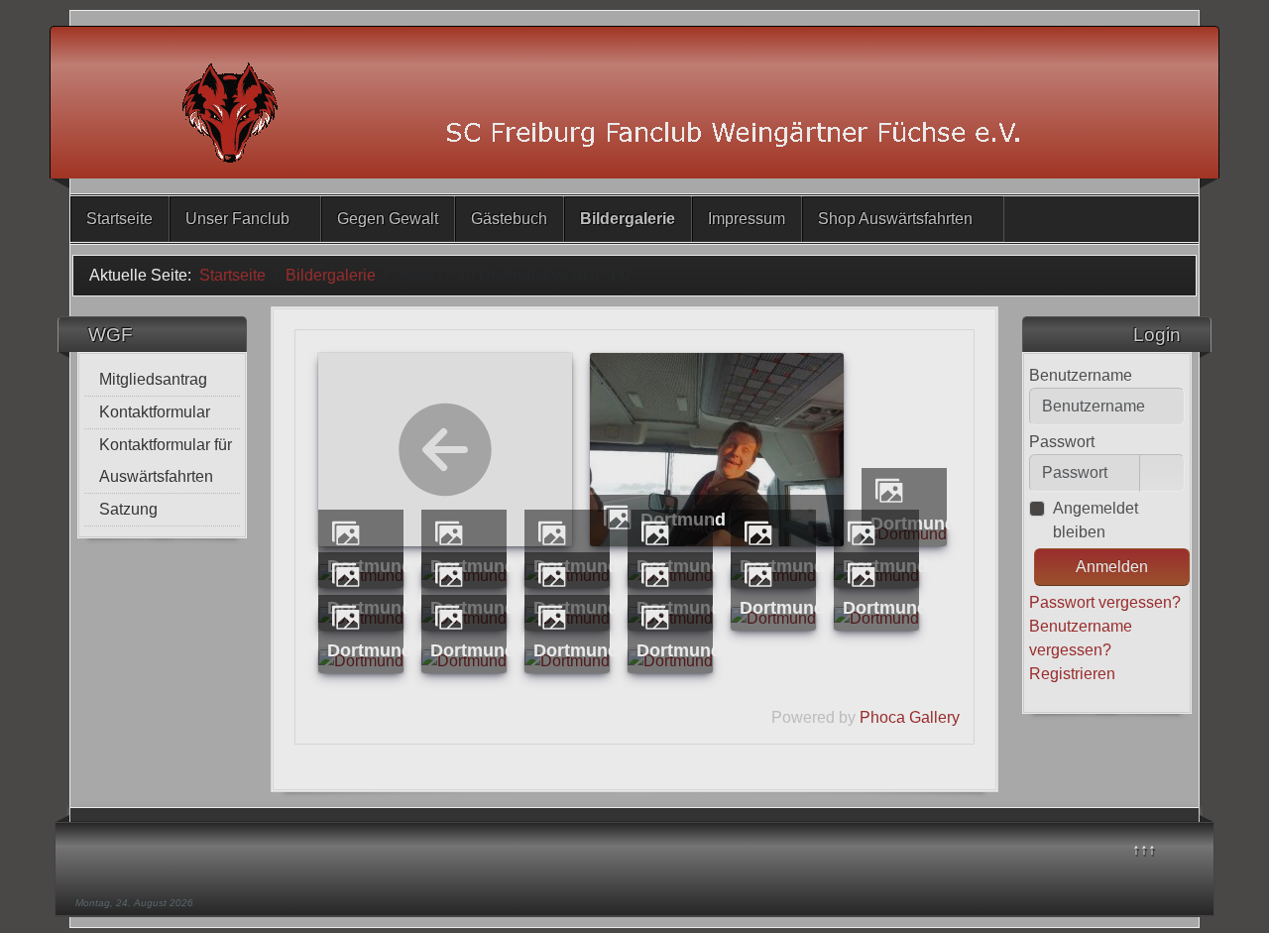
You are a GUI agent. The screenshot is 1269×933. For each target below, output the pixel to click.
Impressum (746, 218)
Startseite (119, 218)
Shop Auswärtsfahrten (895, 218)
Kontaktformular (154, 412)
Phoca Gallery (910, 717)
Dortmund (782, 607)
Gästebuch (509, 218)
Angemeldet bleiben (1095, 520)
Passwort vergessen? (1105, 602)
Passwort (1062, 441)
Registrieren (1074, 673)
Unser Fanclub (237, 218)
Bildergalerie (627, 218)
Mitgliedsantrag (153, 379)
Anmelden (1112, 566)
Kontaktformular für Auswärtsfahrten (165, 460)
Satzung (128, 509)
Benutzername (1080, 375)
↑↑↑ (1144, 849)
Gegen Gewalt (387, 218)
